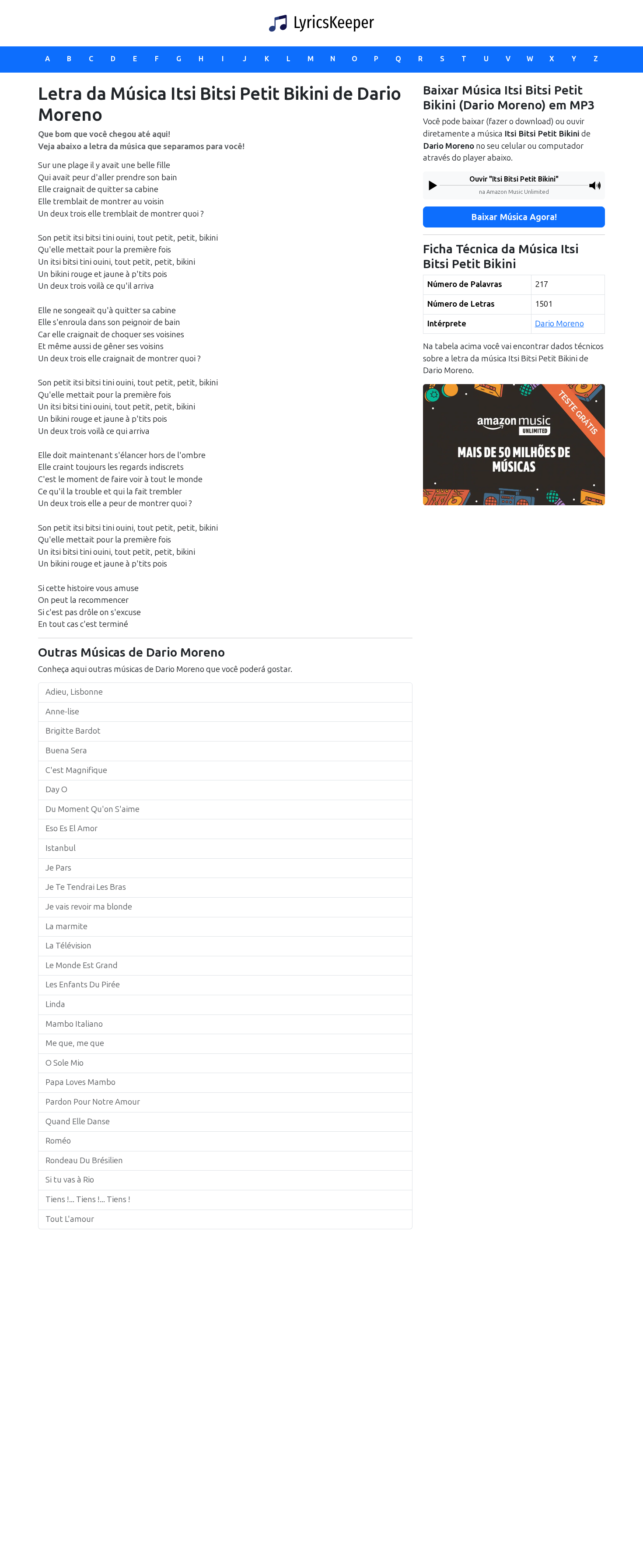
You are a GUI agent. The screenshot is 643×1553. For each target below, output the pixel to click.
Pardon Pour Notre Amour (92, 1102)
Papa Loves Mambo (80, 1082)
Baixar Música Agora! (514, 217)
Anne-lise (62, 712)
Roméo (58, 1141)
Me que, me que (74, 1043)
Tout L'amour (69, 1219)
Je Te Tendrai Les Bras (85, 887)
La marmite (66, 926)
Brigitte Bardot (73, 731)
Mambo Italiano (74, 1024)
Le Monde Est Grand (81, 965)
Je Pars (58, 868)
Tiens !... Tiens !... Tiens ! (87, 1199)
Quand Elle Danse (77, 1121)
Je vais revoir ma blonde (88, 907)
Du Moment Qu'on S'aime (92, 809)
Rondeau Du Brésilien (84, 1160)
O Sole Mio (64, 1063)
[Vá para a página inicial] (321, 23)
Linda (55, 1004)
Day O (56, 789)
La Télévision (68, 946)
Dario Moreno (559, 323)
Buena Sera (66, 751)
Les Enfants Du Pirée (82, 985)
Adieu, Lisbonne (74, 692)
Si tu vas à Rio (69, 1180)
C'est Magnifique (76, 770)
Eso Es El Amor (71, 828)
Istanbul (60, 848)
